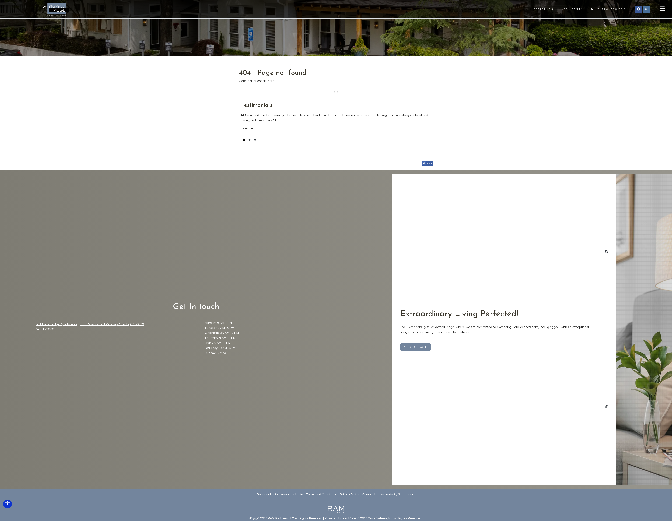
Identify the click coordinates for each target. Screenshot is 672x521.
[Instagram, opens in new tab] (646, 9)
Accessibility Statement (397, 494)
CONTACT (418, 347)
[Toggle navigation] (662, 8)
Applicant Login (292, 494)
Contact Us (370, 494)
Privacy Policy (349, 494)
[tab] (244, 139)
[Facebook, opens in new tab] (638, 9)
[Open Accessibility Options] (7, 505)
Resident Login (267, 494)
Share (429, 163)
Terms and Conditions (321, 494)
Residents (545, 8)
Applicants (574, 8)
